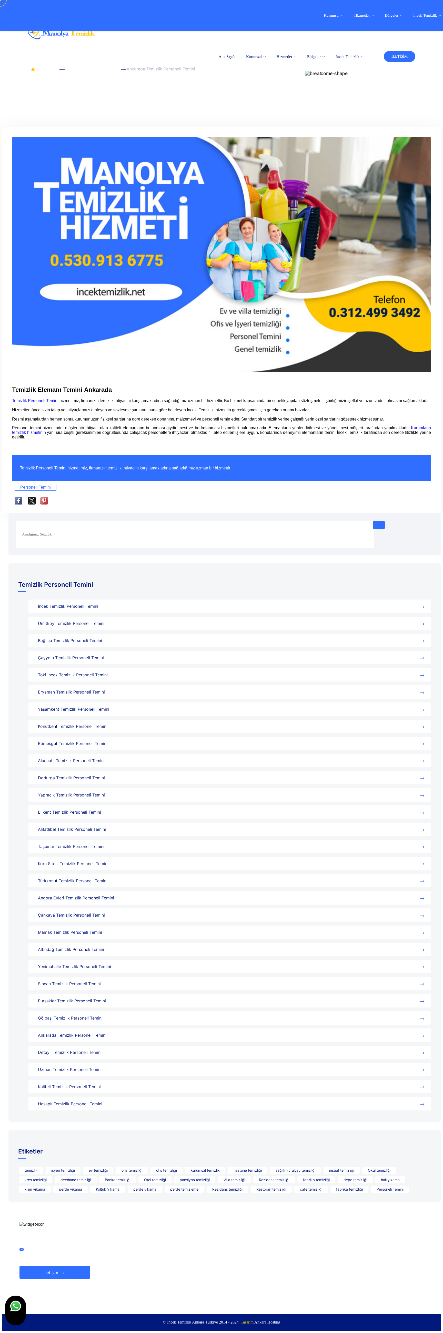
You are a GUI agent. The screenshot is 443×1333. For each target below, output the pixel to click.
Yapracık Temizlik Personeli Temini (71, 794)
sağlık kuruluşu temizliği (295, 1170)
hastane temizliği (248, 1170)
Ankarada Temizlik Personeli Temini (72, 1035)
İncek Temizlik (348, 57)
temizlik (31, 1170)
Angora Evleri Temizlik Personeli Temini (76, 897)
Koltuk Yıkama (107, 1189)
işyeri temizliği (63, 1170)
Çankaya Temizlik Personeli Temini (71, 915)
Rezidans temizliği (274, 1180)
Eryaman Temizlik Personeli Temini (71, 692)
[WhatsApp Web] (15, 1310)
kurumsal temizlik (205, 1170)
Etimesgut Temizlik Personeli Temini (72, 743)
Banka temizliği (117, 1180)
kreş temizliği (36, 1180)
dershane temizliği (76, 1180)
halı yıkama (390, 1180)
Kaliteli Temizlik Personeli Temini (69, 1086)
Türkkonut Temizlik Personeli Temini (72, 880)
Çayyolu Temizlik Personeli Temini (71, 657)
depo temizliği (355, 1180)
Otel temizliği (155, 1180)
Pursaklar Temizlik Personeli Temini (72, 1000)
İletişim (52, 1272)
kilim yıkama (35, 1189)
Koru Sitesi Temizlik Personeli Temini (73, 863)
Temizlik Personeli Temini (91, 68)
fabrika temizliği (316, 1180)
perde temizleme (184, 1189)
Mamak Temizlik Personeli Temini (70, 932)
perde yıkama (70, 1189)
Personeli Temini (35, 487)
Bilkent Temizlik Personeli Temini (69, 812)
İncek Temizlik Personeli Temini (68, 606)
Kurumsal (254, 57)
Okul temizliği (379, 1170)
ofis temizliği (132, 1170)
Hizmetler (285, 57)
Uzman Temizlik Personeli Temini (70, 1069)
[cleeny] (61, 38)
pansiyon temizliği (195, 1180)
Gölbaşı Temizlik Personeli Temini (70, 1018)
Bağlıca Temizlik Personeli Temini (70, 640)
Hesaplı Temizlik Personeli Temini (70, 1103)
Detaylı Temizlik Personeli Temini (70, 1052)
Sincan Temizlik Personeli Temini (69, 983)
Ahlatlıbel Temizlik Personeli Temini (72, 829)
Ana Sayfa (227, 57)
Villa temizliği (234, 1180)
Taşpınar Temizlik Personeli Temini (71, 846)
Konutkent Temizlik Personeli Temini (72, 726)
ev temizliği (98, 1170)
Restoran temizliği (271, 1189)
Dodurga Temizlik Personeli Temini (71, 777)
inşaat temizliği (341, 1170)
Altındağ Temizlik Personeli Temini (71, 949)
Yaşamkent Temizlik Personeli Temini (73, 709)
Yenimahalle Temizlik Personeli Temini (74, 966)
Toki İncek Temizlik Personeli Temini (73, 674)
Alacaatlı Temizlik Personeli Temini (71, 760)
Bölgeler (314, 57)
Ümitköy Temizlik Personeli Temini (71, 623)
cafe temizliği (311, 1189)
